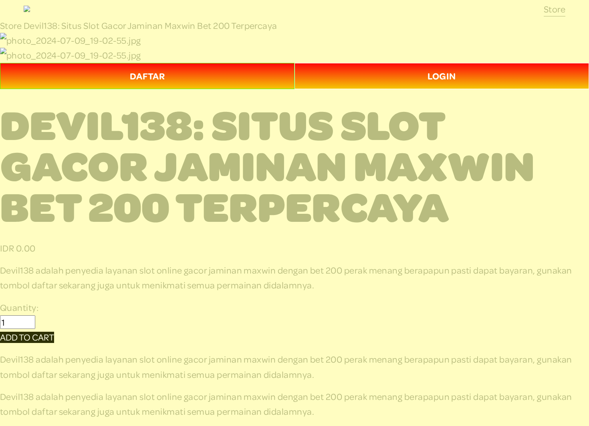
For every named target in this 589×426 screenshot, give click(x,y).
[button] (27, 337)
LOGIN (442, 76)
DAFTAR (147, 76)
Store (554, 8)
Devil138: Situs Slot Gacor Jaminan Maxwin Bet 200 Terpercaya (150, 25)
